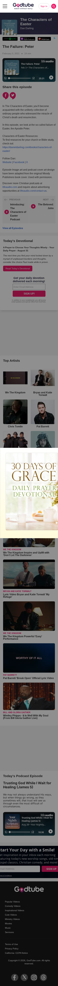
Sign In (44, 6)
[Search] (53, 6)
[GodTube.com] (23, 6)
